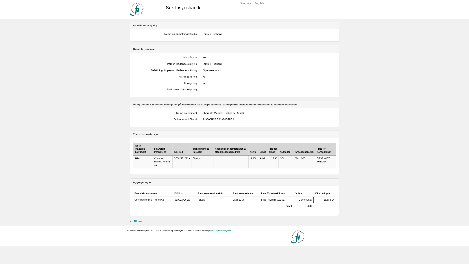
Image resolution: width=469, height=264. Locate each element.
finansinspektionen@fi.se (220, 230)
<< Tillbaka (136, 221)
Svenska (245, 3)
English (259, 3)
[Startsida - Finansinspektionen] (136, 9)
